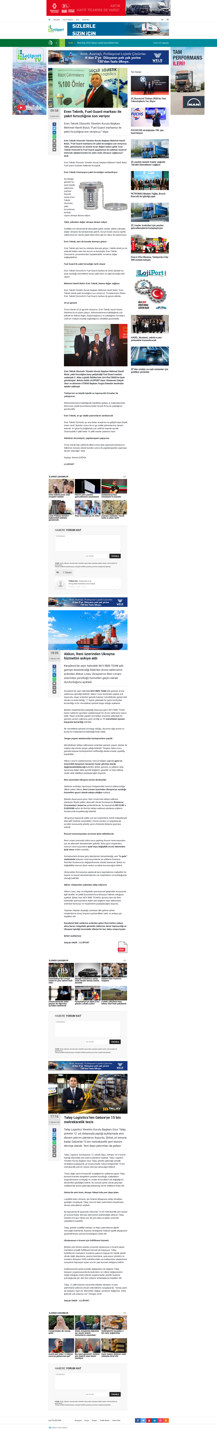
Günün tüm (161, 43)
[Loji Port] (56, 29)
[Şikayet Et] (117, 586)
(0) (79, 587)
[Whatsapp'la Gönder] (54, 137)
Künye (87, 1420)
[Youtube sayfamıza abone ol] (149, 1420)
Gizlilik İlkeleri (105, 1420)
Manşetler (56, 20)
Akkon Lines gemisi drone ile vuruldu (91, 43)
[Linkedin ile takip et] (155, 1420)
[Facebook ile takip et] (138, 1420)
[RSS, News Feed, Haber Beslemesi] (166, 1420)
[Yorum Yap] (54, 149)
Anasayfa (78, 1420)
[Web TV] (162, 20)
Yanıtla (72, 587)
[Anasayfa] (49, 20)
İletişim (94, 1420)
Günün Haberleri (68, 20)
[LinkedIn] (54, 132)
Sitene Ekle (85, 20)
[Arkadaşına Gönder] (54, 141)
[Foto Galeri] (167, 20)
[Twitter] (54, 128)
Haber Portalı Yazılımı (59, 1428)
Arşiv (77, 20)
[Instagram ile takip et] (160, 1420)
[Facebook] (54, 124)
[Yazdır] (54, 145)
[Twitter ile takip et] (143, 1420)
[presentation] (56, 43)
